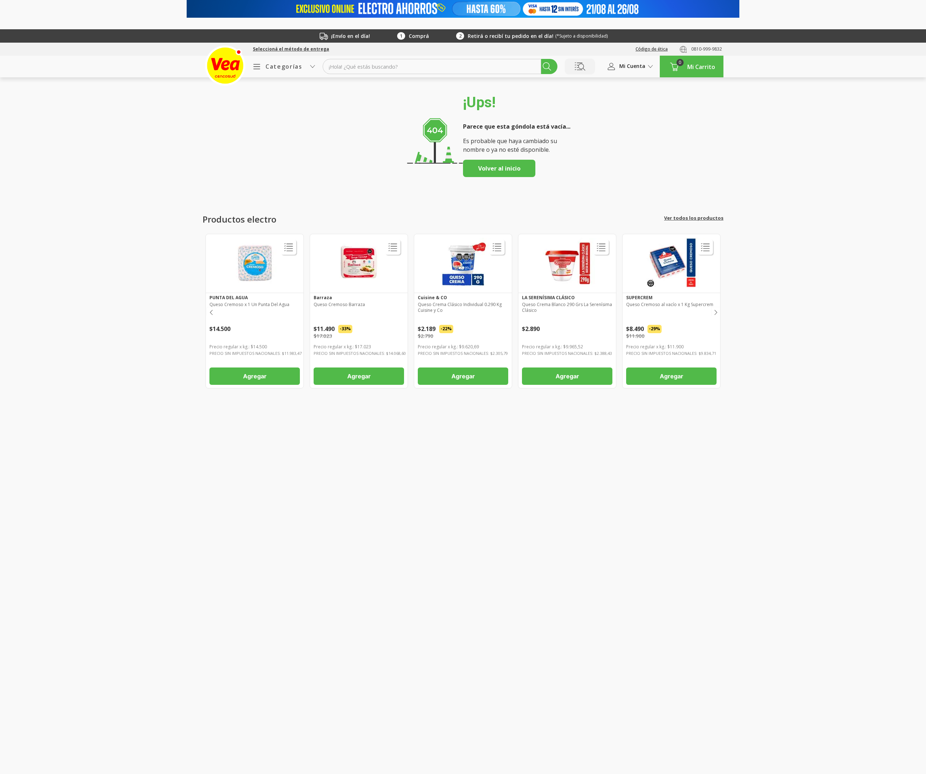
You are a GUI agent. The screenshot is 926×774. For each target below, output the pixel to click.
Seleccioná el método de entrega (291, 49)
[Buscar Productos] (547, 66)
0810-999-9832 (706, 49)
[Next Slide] (715, 311)
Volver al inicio (499, 168)
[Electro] (463, 9)
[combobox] (440, 66)
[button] (291, 49)
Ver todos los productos (693, 218)
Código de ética (652, 49)
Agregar (255, 376)
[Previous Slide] (210, 311)
